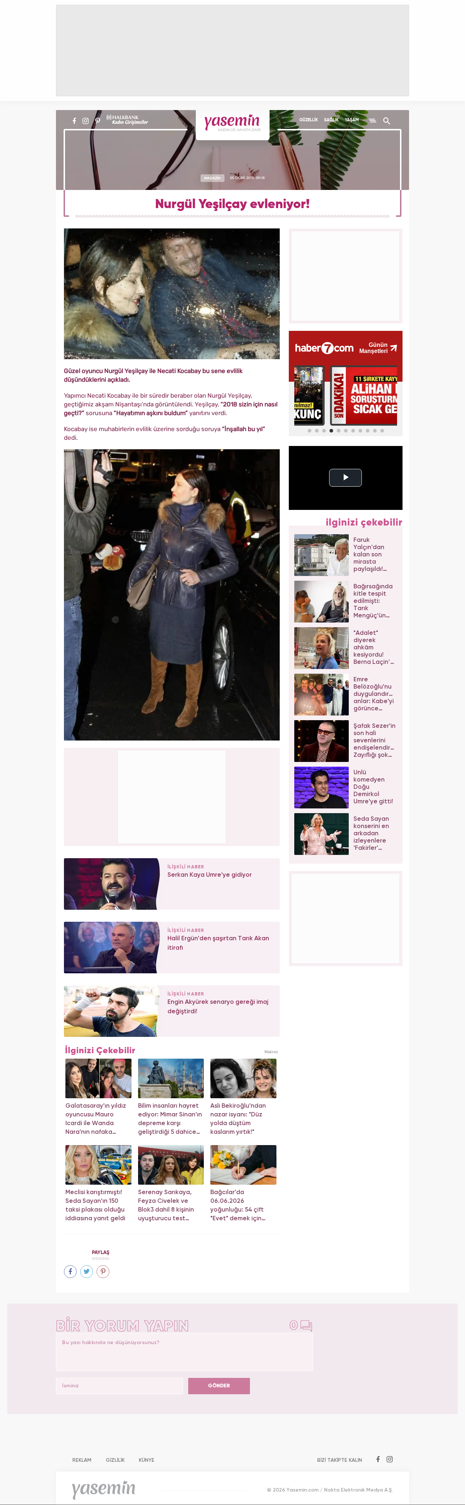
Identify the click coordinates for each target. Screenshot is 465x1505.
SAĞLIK (331, 120)
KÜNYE (146, 1460)
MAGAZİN (212, 178)
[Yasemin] (233, 125)
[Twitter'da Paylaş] (86, 1271)
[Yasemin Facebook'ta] (74, 121)
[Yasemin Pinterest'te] (97, 121)
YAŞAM (352, 120)
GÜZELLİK (308, 120)
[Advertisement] (172, 795)
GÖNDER (219, 1385)
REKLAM (82, 1460)
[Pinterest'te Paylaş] (103, 1271)
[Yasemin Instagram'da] (85, 121)
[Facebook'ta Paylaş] (70, 1271)
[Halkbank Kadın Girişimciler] (126, 121)
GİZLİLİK (115, 1460)
